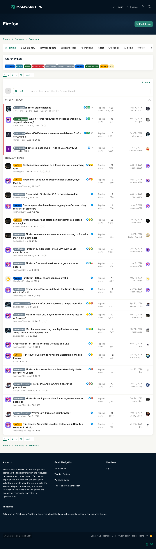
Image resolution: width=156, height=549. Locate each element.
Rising (129, 47)
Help (134, 536)
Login (108, 468)
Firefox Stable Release (38, 107)
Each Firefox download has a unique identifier (56, 303)
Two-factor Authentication (67, 485)
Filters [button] (145, 82)
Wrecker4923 (136, 357)
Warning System (62, 474)
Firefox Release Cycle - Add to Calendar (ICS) (51, 147)
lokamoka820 (19, 125)
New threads (69, 47)
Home (141, 536)
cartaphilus (137, 401)
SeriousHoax (136, 110)
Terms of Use (109, 536)
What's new (29, 47)
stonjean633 (136, 222)
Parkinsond (18, 171)
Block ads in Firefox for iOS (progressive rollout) (52, 194)
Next (28, 75)
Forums (11, 47)
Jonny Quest (136, 415)
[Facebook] (4, 520)
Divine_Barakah (135, 237)
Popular (115, 47)
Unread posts (49, 47)
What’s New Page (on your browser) (51, 412)
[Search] (149, 7)
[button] (6, 7)
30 (57, 111)
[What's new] (143, 7)
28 (50, 111)
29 (53, 111)
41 (21, 75)
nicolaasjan (137, 332)
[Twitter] (9, 520)
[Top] (147, 535)
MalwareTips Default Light (18, 536)
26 (42, 111)
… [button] (16, 75)
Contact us (96, 536)
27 (46, 111)
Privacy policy (124, 536)
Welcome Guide (62, 480)
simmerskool (136, 386)
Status (143, 47)
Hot (102, 47)
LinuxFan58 (18, 281)
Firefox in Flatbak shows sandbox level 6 (45, 277)
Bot (140, 346)
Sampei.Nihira (135, 306)
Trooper (138, 121)
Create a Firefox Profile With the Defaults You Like (41, 343)
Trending (88, 47)
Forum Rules (60, 468)
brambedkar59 (135, 150)
